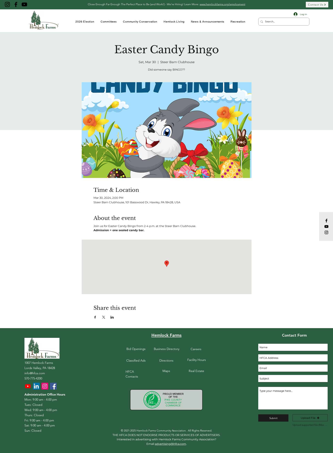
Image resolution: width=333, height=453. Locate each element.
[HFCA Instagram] (44, 386)
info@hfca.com (34, 373)
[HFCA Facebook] (53, 386)
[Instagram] (7, 4)
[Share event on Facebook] (95, 317)
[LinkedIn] (36, 386)
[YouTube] (24, 4)
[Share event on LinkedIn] (112, 317)
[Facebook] (15, 4)
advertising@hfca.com (170, 444)
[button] (310, 417)
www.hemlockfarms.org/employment (222, 4)
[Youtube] (27, 386)
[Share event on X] (103, 317)
